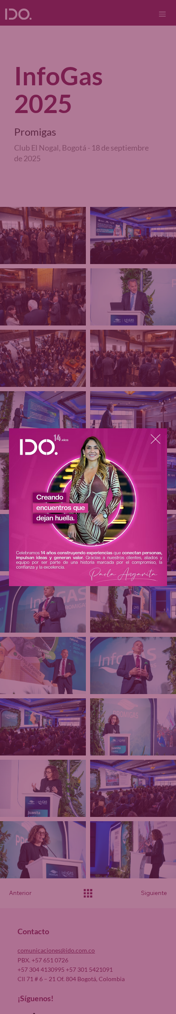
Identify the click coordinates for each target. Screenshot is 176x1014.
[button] (155, 439)
